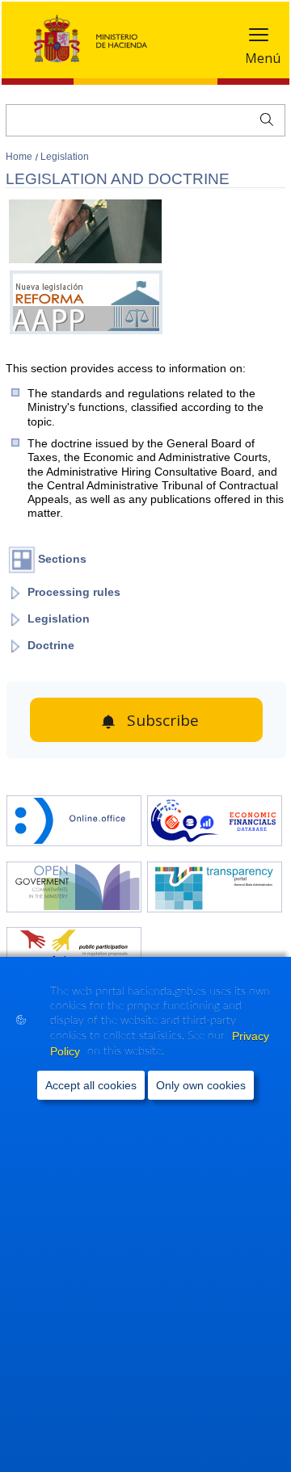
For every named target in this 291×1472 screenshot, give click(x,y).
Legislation (64, 156)
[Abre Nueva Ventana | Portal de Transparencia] (214, 889)
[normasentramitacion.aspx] (73, 954)
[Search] (263, 118)
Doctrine (50, 645)
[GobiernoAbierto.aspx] (73, 889)
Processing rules (73, 591)
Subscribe (163, 720)
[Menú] (258, 38)
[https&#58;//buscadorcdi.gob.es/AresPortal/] (214, 822)
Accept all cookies (91, 1085)
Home (20, 156)
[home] (73, 822)
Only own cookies (201, 1085)
